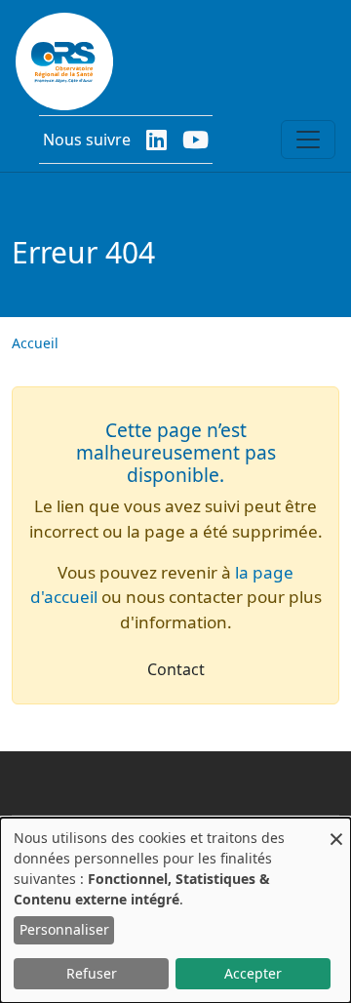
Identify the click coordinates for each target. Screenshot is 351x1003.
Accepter (253, 973)
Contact (176, 669)
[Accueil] (64, 61)
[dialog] (175, 910)
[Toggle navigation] (308, 139)
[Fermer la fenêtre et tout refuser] (336, 830)
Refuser (91, 973)
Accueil (35, 343)
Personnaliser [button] (64, 929)
